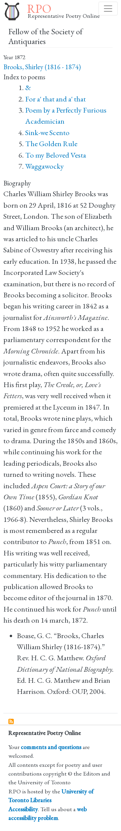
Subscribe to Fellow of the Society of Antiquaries (11, 722)
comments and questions (51, 747)
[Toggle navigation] (108, 8)
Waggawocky (44, 166)
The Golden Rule (51, 144)
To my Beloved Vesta (55, 155)
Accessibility (23, 809)
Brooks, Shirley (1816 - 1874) (42, 67)
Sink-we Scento (47, 132)
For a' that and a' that (55, 99)
